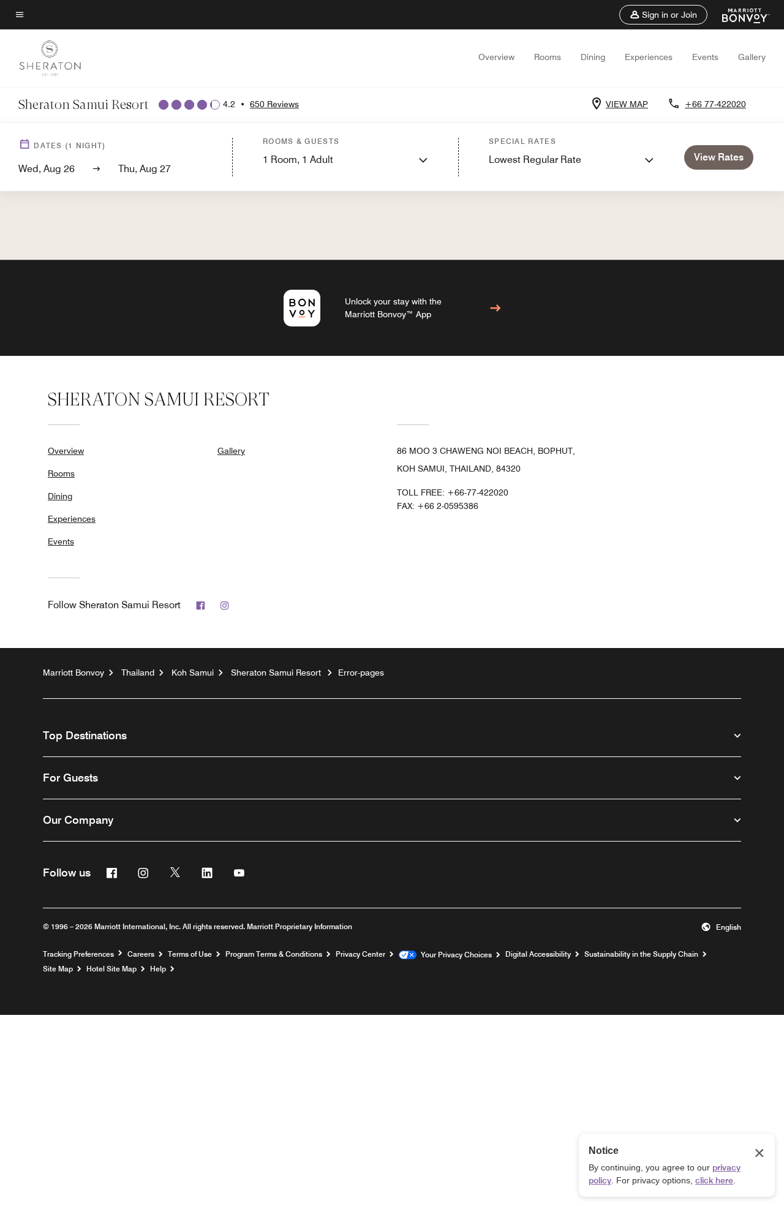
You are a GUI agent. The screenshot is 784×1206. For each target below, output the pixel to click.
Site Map (58, 969)
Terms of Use (190, 954)
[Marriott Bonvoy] (738, 15)
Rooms (547, 57)
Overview (496, 57)
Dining (593, 57)
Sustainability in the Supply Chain (641, 954)
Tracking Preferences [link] (78, 954)
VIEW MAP (627, 104)
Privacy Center (360, 954)
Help (158, 969)
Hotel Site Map (111, 969)
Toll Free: (452, 492)
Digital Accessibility (538, 954)
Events (705, 57)
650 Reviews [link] (274, 104)
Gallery (752, 57)
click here (714, 1180)
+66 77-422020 (715, 104)
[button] (663, 14)
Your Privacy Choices (454, 955)
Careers (140, 954)
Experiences (649, 57)
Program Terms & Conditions (273, 954)
